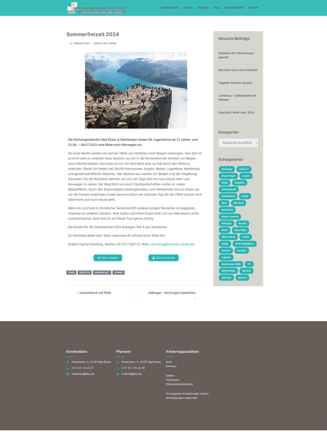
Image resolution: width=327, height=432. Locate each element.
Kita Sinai (238, 203)
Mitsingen (227, 223)
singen (225, 243)
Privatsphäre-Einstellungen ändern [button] (187, 393)
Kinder (245, 196)
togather (226, 257)
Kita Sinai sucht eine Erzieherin (238, 70)
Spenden (241, 250)
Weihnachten (228, 270)
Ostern (245, 237)
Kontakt (253, 7)
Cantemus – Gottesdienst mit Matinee (237, 97)
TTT (249, 264)
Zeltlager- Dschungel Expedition (172, 293)
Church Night (228, 176)
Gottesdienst (228, 196)
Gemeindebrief (233, 7)
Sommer (118, 272)
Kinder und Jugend (105, 43)
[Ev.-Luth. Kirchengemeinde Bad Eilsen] (97, 8)
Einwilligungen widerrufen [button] (182, 397)
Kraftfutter (227, 210)
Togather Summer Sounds (235, 82)
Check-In (244, 169)
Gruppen (203, 7)
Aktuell (188, 7)
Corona (246, 176)
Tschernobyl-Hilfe (231, 264)
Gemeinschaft (102, 272)
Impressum (172, 379)
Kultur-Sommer (230, 216)
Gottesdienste (169, 7)
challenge (227, 169)
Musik (225, 230)
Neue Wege (240, 230)
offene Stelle (228, 237)
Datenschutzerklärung (179, 384)
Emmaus (171, 366)
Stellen (170, 375)
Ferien (71, 272)
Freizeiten (84, 272)
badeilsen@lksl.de (83, 373)
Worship (246, 270)
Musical (243, 223)
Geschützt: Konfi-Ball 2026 (236, 112)
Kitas (216, 7)
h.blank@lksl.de (132, 373)
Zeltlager (226, 277)
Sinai (169, 362)
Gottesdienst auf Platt (95, 293)
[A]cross (242, 277)
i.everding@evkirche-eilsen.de (172, 244)
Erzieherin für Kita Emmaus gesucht (236, 55)
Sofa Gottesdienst (244, 243)
